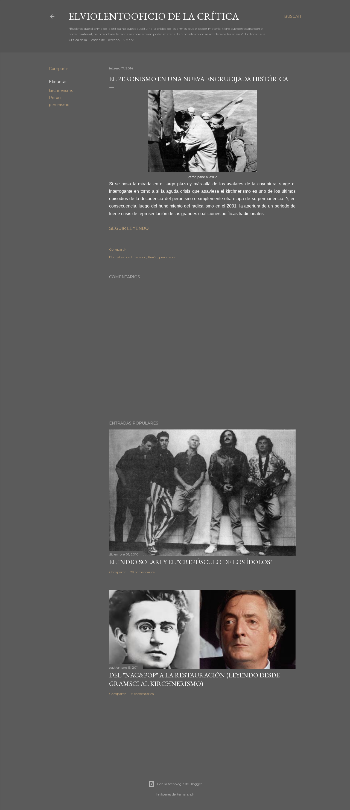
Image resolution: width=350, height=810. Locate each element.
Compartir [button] (58, 68)
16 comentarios (142, 694)
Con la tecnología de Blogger (179, 784)
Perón (55, 97)
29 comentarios (142, 572)
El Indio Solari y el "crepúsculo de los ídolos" (190, 562)
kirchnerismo (61, 90)
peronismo (59, 104)
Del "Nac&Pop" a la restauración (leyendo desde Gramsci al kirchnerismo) (194, 679)
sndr (190, 794)
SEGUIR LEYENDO (128, 228)
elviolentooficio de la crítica (154, 16)
